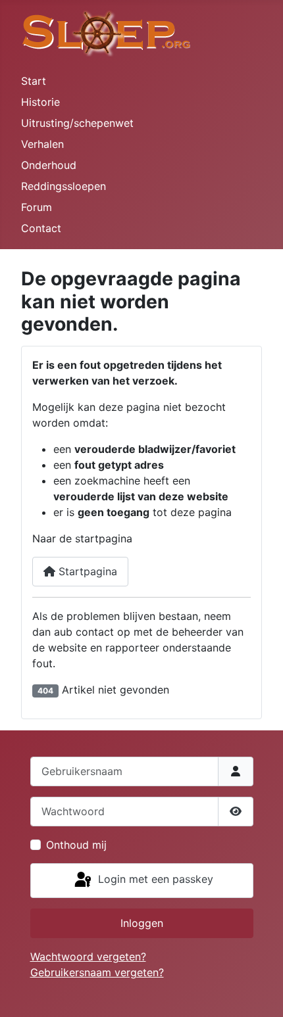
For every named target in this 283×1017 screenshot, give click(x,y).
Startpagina (86, 571)
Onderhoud (48, 165)
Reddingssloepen (63, 186)
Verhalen (42, 144)
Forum (36, 207)
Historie (40, 101)
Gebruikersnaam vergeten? (97, 972)
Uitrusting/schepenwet (77, 123)
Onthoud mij (76, 844)
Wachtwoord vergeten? (88, 956)
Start (33, 80)
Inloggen (141, 923)
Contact (41, 228)
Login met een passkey (154, 879)
